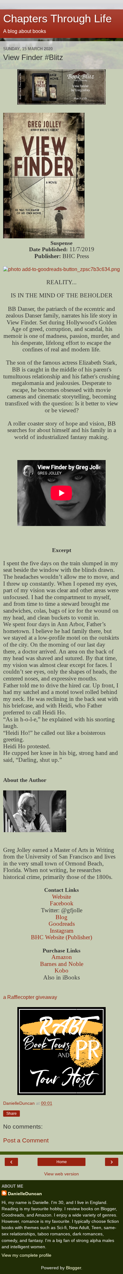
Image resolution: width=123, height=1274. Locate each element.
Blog (61, 917)
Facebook (61, 903)
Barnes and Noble (61, 964)
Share (11, 1113)
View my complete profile (26, 1255)
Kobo (61, 970)
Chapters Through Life (57, 18)
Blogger (73, 1267)
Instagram (61, 930)
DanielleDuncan (25, 1193)
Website (61, 896)
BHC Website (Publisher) (61, 937)
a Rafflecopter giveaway (30, 997)
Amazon (61, 957)
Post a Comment (26, 1140)
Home (61, 1162)
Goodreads (62, 923)
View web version (61, 1173)
